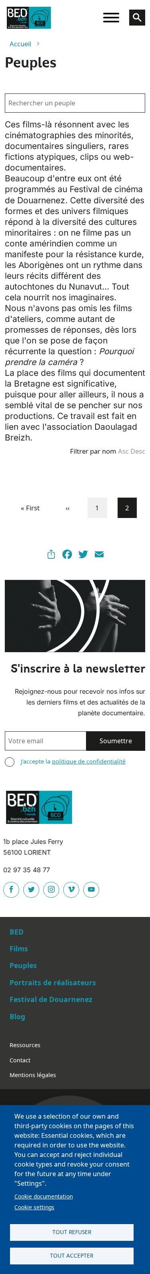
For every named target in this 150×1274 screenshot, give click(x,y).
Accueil (20, 43)
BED (17, 932)
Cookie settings (34, 1207)
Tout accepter (71, 1255)
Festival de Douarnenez (51, 999)
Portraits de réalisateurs (53, 982)
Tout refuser (71, 1232)
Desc (137, 451)
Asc (123, 451)
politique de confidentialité (89, 761)
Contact (20, 1060)
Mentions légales (33, 1075)
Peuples (23, 965)
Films (19, 948)
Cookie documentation (43, 1196)
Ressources (25, 1045)
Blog (17, 1016)
